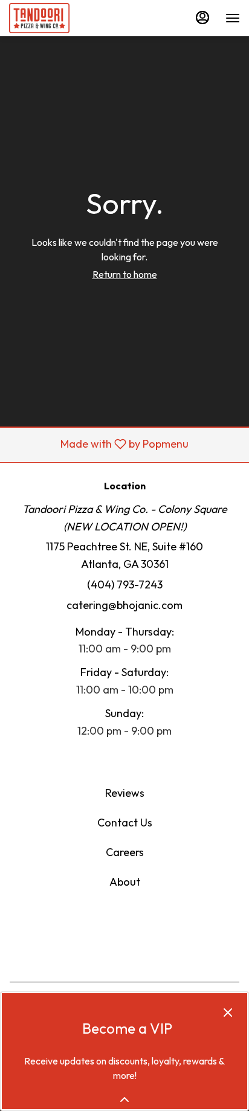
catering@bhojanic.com (124, 605)
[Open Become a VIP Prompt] (124, 1099)
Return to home (124, 274)
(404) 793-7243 (125, 584)
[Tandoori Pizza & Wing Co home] (63, 18)
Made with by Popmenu (99, 444)
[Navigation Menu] (232, 18)
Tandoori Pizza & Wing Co (124, 936)
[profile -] (202, 17)
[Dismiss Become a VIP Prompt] (227, 1012)
